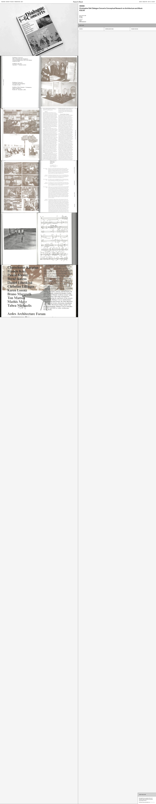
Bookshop (8, 1)
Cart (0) (149, 1)
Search (140, 1)
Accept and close (142, 794)
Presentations (17, 1)
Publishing (3, 1)
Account (153, 1)
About (22, 1)
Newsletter (145, 1)
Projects (12, 1)
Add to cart (81, 25)
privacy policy (152, 802)
